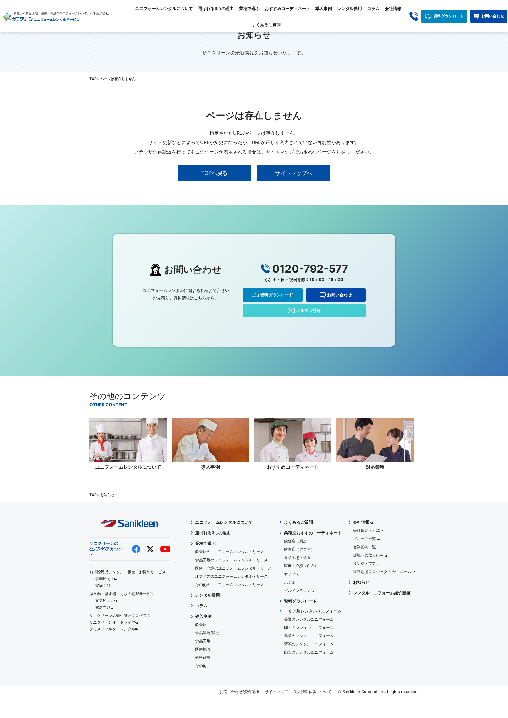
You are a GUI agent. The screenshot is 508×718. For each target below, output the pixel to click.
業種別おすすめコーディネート (313, 532)
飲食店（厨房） (297, 541)
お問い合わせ (492, 16)
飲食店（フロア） (299, 549)
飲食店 (201, 624)
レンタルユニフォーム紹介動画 (382, 592)
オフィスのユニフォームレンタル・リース (231, 576)
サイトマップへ (293, 173)
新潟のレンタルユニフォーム (309, 644)
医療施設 (202, 649)
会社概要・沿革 (367, 530)
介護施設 (202, 657)
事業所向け (104, 578)
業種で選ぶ (249, 8)
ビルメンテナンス (299, 590)
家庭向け (103, 585)
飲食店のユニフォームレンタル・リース (229, 551)
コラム (373, 8)
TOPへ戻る (214, 173)
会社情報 (393, 8)
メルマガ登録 (308, 310)
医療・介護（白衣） (301, 565)
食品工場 (202, 641)
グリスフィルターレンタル (112, 629)
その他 (201, 665)
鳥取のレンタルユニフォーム (309, 635)
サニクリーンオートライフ (112, 622)
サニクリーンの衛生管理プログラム (120, 615)
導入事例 (323, 8)
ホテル (289, 582)
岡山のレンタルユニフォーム (309, 627)
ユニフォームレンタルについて (164, 8)
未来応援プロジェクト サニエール (383, 571)
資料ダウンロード (448, 16)
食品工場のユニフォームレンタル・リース (231, 559)
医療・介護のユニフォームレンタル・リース (233, 568)
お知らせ (361, 582)
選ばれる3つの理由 (216, 8)
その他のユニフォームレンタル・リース (229, 584)
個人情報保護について (312, 691)
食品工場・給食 (297, 557)
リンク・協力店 (366, 563)
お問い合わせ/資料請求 (239, 691)
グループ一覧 (365, 538)
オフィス (291, 574)
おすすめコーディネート (287, 8)
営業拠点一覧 (364, 547)
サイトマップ (276, 691)
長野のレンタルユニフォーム (309, 619)
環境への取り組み (369, 555)
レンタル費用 (349, 8)
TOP (93, 78)
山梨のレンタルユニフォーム (309, 652)
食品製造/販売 (207, 632)
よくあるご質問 (266, 24)
